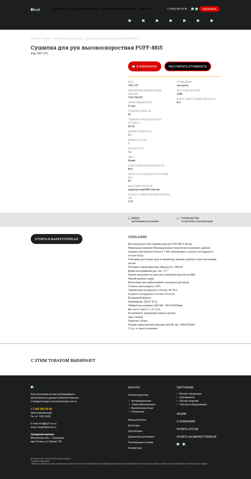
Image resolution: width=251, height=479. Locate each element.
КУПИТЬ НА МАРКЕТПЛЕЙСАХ (197, 436)
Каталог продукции (190, 393)
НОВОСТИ (144, 8)
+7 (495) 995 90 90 (177, 9)
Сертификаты (187, 397)
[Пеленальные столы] (200, 22)
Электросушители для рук (68, 38)
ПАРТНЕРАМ (110, 8)
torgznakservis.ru (46, 427)
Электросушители (138, 394)
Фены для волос (137, 419)
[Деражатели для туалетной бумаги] (186, 22)
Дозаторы (134, 425)
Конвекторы (135, 448)
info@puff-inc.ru (48, 423)
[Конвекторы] (213, 22)
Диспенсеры (135, 431)
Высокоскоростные (142, 408)
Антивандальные (141, 400)
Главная (35, 38)
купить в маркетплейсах (56, 239)
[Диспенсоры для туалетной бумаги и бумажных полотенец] (172, 22)
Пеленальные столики (140, 442)
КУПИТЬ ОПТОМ (187, 429)
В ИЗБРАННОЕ (146, 66)
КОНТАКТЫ (128, 8)
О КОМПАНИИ (90, 8)
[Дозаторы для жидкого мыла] (159, 22)
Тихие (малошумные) (143, 404)
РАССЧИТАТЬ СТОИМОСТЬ (188, 66)
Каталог (47, 38)
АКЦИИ (73, 8)
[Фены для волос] (145, 22)
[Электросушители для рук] (131, 22)
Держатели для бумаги (141, 436)
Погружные (137, 411)
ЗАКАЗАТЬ (210, 9)
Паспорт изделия (189, 400)
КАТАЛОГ (59, 8)
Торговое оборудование (193, 404)
